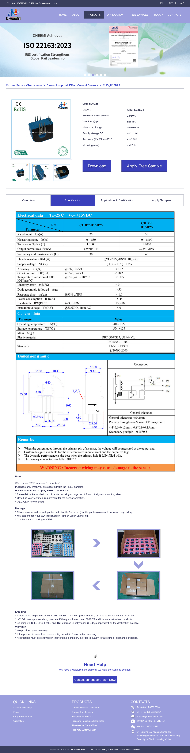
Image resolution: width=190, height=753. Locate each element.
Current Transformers (82, 712)
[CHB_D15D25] (97, 171)
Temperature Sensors (82, 716)
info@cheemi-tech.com (46, 3)
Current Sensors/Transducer (24, 85)
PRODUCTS (94, 14)
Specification (73, 200)
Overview (28, 200)
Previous (3, 50)
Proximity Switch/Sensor (84, 730)
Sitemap (136, 750)
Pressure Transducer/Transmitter (88, 721)
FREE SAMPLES (138, 14)
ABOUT (76, 14)
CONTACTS (174, 14)
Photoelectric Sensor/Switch (85, 725)
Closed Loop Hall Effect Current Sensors (72, 85)
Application (18, 721)
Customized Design (22, 707)
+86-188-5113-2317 (20, 3)
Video (16, 712)
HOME (62, 14)
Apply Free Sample (22, 716)
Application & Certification (117, 200)
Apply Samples (161, 200)
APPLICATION (115, 14)
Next (187, 50)
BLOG (157, 14)
